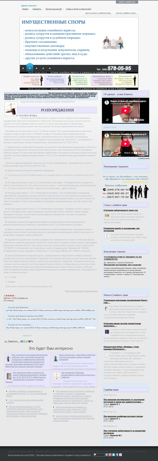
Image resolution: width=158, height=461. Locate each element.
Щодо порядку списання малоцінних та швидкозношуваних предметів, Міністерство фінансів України (73, 418)
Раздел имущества (54, 9)
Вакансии (124, 452)
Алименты (37, 9)
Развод (25, 9)
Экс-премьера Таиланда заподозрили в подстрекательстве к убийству (78, 375)
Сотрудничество (138, 452)
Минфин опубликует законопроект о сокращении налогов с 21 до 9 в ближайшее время (26, 393)
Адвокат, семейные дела (127, 2)
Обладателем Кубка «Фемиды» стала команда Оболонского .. (121, 348)
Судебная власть (111, 389)
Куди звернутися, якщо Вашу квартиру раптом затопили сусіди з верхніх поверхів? (77, 357)
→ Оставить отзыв (143, 158)
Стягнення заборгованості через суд (121, 210)
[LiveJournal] (32, 341)
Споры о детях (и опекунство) (78, 9)
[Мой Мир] (29, 341)
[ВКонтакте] (21, 341)
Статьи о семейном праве (64, 452)
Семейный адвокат (43, 452)
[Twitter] (24, 341)
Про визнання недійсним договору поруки (123, 416)
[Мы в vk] (106, 455)
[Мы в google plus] (110, 455)
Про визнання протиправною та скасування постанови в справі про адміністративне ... (124, 400)
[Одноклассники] (27, 341)
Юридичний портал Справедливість (81, 291)
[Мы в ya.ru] (120, 455)
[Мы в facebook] (117, 455)
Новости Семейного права (36, 93)
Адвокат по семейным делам (20, 452)
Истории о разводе (110, 452)
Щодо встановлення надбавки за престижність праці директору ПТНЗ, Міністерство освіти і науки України (70, 409)
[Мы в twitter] (113, 455)
